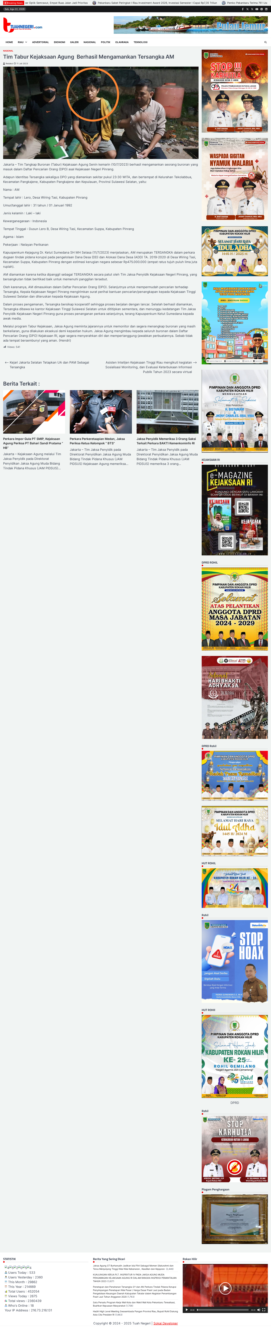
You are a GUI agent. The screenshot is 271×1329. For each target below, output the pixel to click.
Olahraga (122, 42)
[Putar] (186, 1309)
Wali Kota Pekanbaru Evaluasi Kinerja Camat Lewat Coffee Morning (75, 2)
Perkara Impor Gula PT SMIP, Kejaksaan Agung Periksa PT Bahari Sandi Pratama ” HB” (33, 443)
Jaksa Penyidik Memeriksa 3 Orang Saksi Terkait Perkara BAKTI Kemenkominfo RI (166, 441)
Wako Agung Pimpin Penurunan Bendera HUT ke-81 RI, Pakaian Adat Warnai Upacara (177, 2)
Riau (21, 42)
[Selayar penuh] (263, 1309)
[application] (225, 1288)
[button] (225, 1288)
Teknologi (140, 42)
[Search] (265, 42)
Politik (105, 42)
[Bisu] (258, 1309)
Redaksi (9, 63)
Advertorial (40, 42)
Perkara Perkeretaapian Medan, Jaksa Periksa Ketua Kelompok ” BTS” (97, 441)
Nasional (90, 42)
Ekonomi (59, 42)
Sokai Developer (166, 1323)
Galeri (74, 42)
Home (9, 42)
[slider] (223, 1310)
